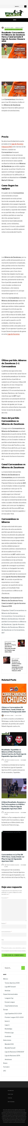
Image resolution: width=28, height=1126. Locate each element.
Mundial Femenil (10, 1048)
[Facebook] (2, 6)
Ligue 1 (7, 1025)
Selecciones (7, 1040)
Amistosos (8, 1059)
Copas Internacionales (10, 994)
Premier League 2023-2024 (14, 1017)
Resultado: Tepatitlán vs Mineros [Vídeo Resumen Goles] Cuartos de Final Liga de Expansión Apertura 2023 (14, 753)
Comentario (5, 897)
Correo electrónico (6, 931)
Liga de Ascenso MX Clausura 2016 (13, 29)
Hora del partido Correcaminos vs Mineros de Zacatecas (14, 621)
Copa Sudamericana (11, 1006)
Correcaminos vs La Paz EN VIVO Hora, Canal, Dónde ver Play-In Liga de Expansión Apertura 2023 (13, 857)
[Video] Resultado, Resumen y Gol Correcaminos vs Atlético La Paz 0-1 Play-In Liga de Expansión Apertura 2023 (14, 805)
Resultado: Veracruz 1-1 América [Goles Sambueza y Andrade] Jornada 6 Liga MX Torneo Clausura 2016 (17, 664)
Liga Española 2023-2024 (13, 1013)
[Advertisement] (14, 71)
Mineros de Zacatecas (10, 627)
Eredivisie (8, 1036)
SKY (3, 633)
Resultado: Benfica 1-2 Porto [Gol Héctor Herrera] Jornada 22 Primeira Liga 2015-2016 (10, 647)
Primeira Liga (9, 1032)
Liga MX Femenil (10, 987)
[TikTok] (6, 6)
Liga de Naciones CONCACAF (14, 1052)
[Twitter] (4, 6)
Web (3, 939)
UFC (4, 1071)
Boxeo (5, 1063)
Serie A (7, 1021)
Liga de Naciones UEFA (12, 1055)
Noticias (7, 990)
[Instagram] (9, 6)
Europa (5, 1009)
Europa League (10, 1002)
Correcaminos (7, 616)
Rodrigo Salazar (14, 760)
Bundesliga (8, 1029)
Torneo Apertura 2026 (12, 983)
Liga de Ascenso (13, 334)
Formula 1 (6, 1067)
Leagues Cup (9, 998)
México (5, 979)
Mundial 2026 (9, 1044)
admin (11, 27)
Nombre (4, 923)
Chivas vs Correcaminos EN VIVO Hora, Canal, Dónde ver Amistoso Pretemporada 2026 (14, 709)
